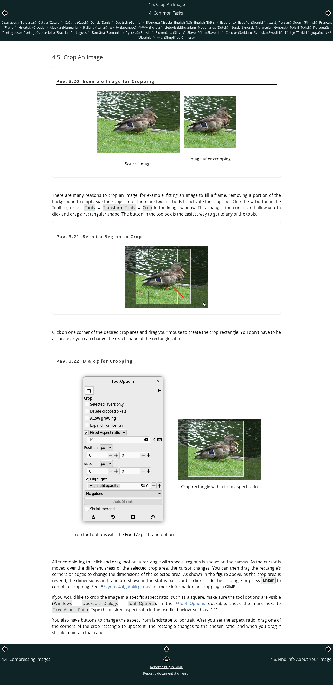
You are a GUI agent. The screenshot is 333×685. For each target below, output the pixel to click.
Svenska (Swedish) (268, 32)
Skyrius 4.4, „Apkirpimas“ (127, 587)
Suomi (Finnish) (305, 22)
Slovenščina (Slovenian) (205, 32)
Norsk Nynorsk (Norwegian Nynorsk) (259, 27)
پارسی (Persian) (279, 22)
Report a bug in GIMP (166, 666)
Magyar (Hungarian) (65, 27)
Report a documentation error (166, 673)
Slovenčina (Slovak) (170, 32)
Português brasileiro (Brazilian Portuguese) (56, 32)
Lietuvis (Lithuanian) (180, 27)
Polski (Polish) (300, 27)
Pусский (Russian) (139, 32)
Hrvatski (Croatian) (33, 27)
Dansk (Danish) (101, 22)
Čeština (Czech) (76, 22)
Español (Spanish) (251, 22)
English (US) (183, 22)
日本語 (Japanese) (122, 27)
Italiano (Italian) (95, 27)
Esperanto (228, 22)
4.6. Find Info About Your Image (300, 659)
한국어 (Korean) (150, 27)
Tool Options (192, 603)
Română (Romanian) (108, 32)
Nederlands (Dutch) (213, 27)
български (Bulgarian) (19, 22)
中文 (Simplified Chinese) (176, 37)
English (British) (206, 22)
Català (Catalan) (50, 22)
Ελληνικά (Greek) (159, 22)
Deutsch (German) (130, 22)
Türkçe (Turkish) (297, 32)
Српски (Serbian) (239, 32)
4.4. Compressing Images (26, 659)
